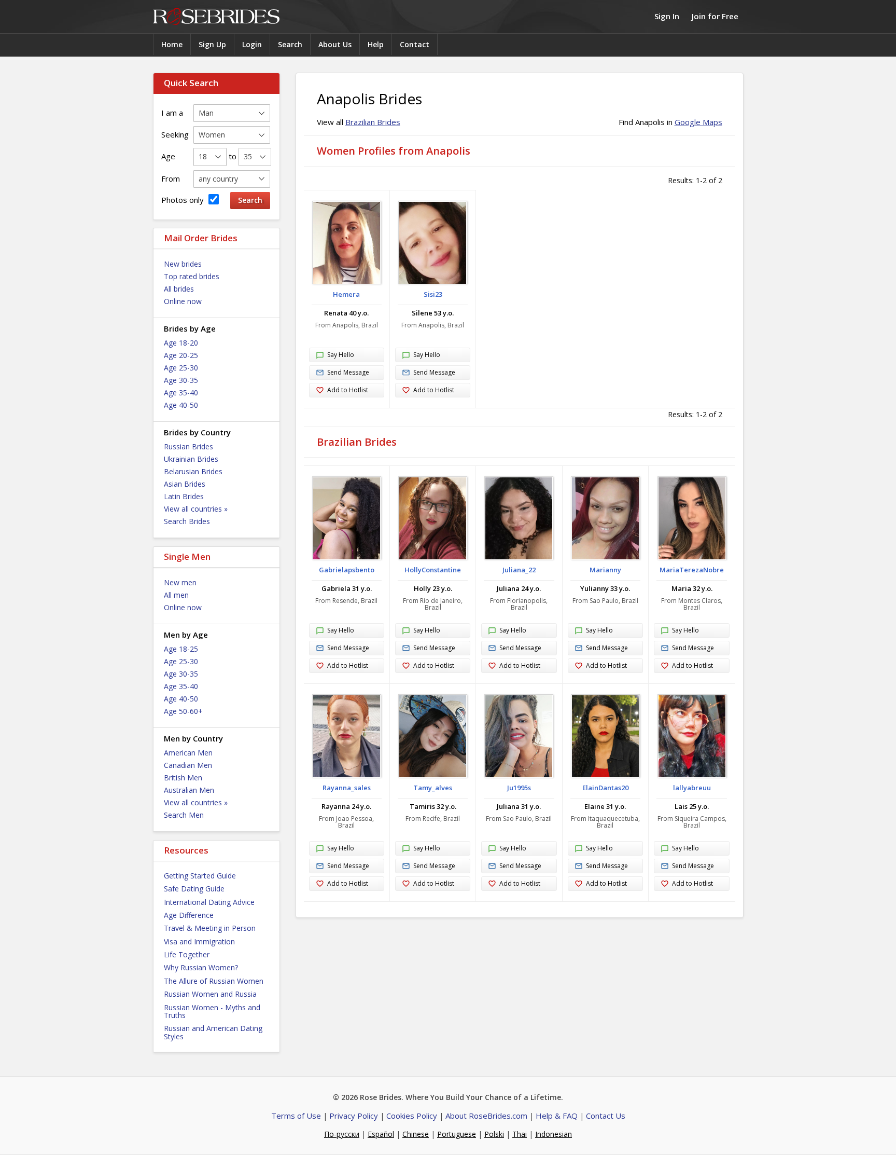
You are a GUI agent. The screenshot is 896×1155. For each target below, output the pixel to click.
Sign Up (212, 44)
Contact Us (605, 1115)
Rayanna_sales (347, 787)
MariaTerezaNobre (692, 569)
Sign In (666, 16)
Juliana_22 (519, 569)
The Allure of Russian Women (213, 981)
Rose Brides (216, 17)
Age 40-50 (181, 405)
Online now (183, 301)
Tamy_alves (432, 787)
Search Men (184, 815)
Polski (494, 1134)
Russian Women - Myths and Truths (212, 1011)
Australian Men (189, 790)
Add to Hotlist (347, 390)
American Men (188, 753)
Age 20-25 (181, 355)
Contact (414, 44)
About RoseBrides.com (486, 1115)
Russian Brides (188, 446)
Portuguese (456, 1134)
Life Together (186, 954)
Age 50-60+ (183, 711)
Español (381, 1134)
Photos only (183, 200)
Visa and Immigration (199, 941)
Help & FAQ (557, 1115)
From (170, 178)
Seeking (175, 134)
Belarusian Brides (193, 471)
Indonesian (553, 1134)
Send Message (348, 372)
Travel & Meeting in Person (210, 928)
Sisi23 (433, 294)
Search (290, 44)
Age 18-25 (181, 649)
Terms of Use (296, 1115)
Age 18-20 (181, 343)
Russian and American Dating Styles (213, 1032)
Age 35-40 (181, 392)
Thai (519, 1134)
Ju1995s (519, 787)
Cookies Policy (411, 1115)
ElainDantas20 (605, 787)
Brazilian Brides (372, 122)
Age (168, 156)
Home (172, 44)
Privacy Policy (353, 1115)
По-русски (341, 1134)
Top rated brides (191, 276)
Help (376, 44)
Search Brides (187, 521)
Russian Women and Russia (210, 994)
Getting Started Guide (200, 876)
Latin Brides (184, 496)
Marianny (605, 569)
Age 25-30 (181, 368)
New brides (183, 264)
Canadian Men (188, 765)
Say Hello (340, 354)
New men (180, 582)
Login (252, 44)
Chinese (415, 1134)
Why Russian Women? (201, 967)
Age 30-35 (181, 380)
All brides (179, 289)
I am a (172, 112)
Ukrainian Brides (191, 459)
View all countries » (196, 509)
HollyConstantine (432, 569)
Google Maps (698, 122)
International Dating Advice (209, 902)
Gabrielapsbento (346, 569)
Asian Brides (184, 484)
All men (176, 595)
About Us (335, 44)
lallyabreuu (692, 787)
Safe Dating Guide (194, 888)
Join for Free (715, 16)
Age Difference (189, 915)
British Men (183, 777)
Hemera (346, 294)
